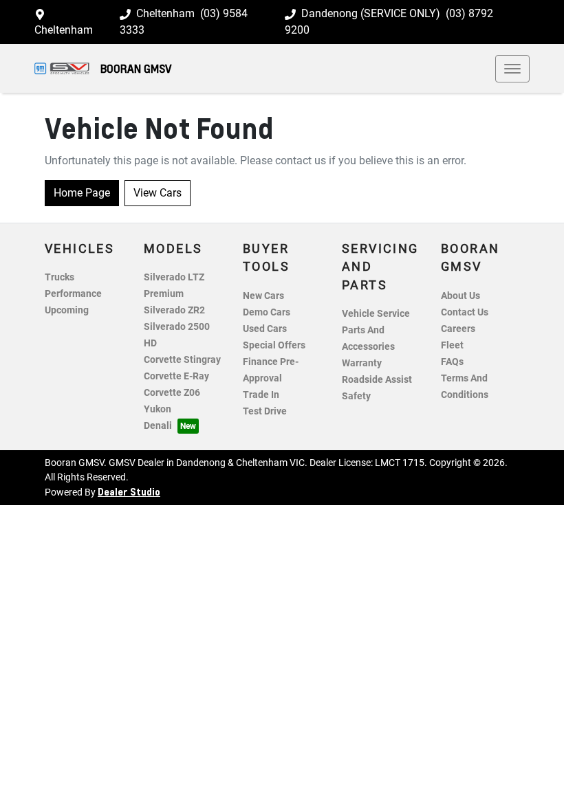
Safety (356, 396)
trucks (59, 277)
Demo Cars (266, 312)
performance (73, 294)
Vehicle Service (376, 314)
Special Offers (274, 345)
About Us (460, 296)
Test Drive (265, 411)
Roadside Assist (377, 380)
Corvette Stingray (182, 360)
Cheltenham (63, 29)
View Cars (157, 192)
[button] (512, 68)
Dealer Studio (129, 491)
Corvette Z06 (172, 393)
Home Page (82, 192)
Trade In (261, 395)
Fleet (452, 345)
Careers (458, 329)
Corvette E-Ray (176, 376)
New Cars (263, 296)
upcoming (67, 310)
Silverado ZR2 (174, 310)
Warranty (362, 363)
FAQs (452, 362)
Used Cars (265, 329)
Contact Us (464, 312)
